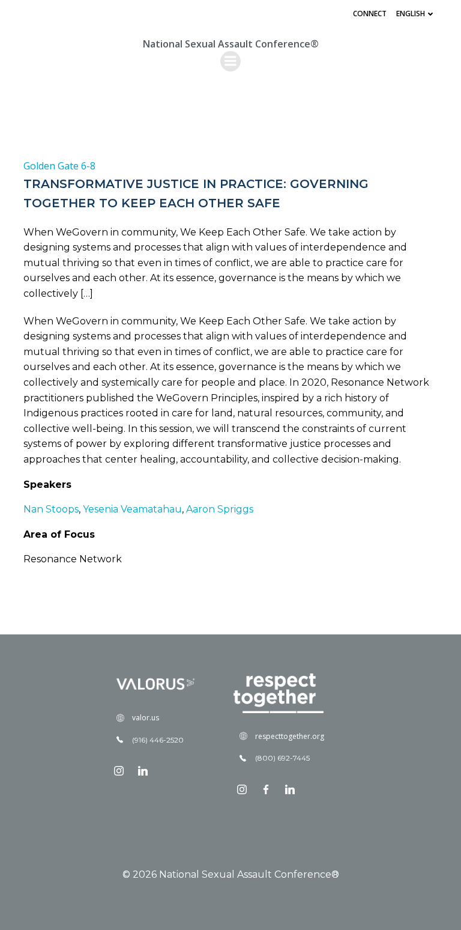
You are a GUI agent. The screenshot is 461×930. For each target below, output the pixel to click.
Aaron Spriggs (218, 509)
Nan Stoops (51, 509)
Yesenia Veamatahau (132, 509)
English (410, 13)
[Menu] (230, 61)
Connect (370, 13)
